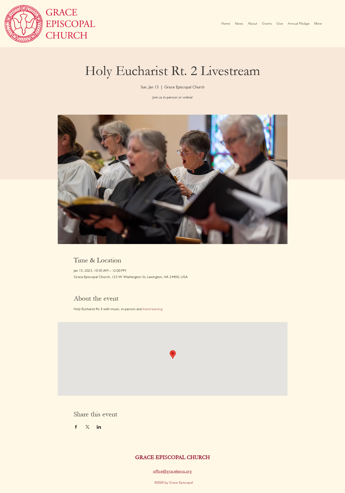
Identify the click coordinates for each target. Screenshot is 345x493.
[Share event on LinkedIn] (99, 427)
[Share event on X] (87, 427)
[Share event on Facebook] (76, 427)
